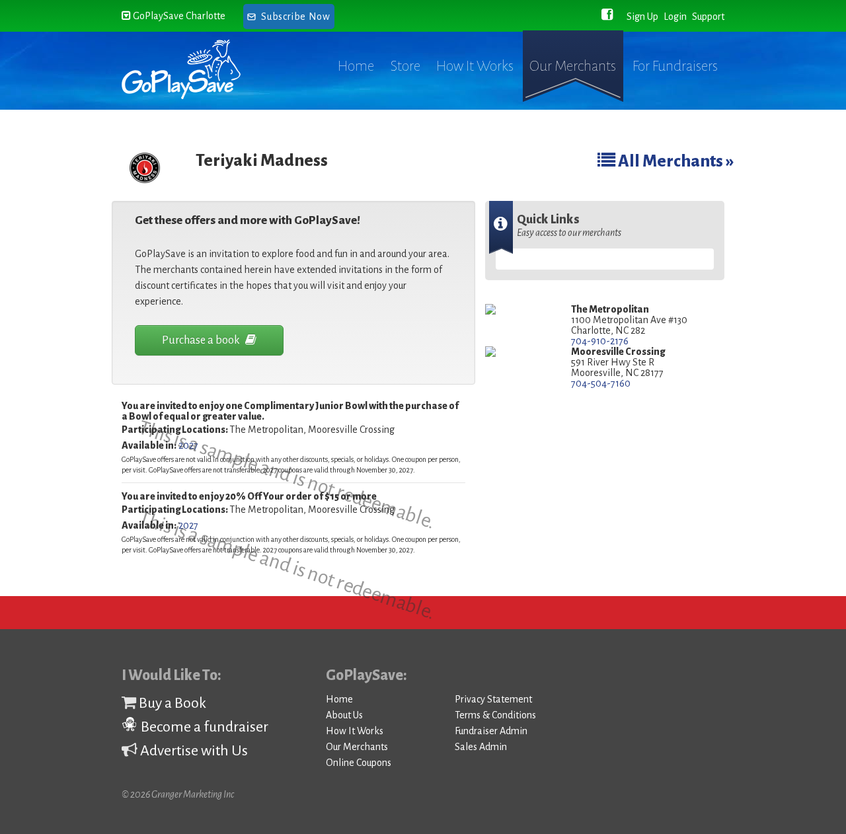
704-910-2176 (600, 341)
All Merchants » (674, 161)
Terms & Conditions (495, 715)
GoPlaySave (193, 69)
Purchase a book (202, 340)
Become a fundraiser (203, 727)
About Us (344, 715)
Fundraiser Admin (491, 731)
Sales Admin (481, 746)
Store (405, 66)
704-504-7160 (601, 383)
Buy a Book (171, 703)
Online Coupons (358, 762)
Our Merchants (572, 66)
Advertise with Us (192, 751)
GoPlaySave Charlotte (178, 16)
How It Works (475, 66)
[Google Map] (518, 310)
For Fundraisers (675, 66)
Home (356, 66)
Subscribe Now (295, 16)
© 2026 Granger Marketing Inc (178, 794)
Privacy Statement (493, 699)
